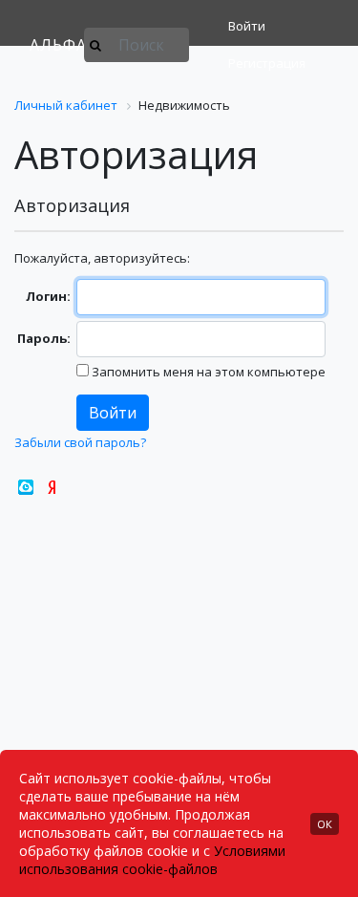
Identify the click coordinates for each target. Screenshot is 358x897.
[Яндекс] (51, 487)
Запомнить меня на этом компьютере (207, 371)
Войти (246, 25)
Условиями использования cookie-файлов (152, 860)
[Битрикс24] (25, 487)
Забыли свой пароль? (80, 442)
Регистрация (266, 63)
